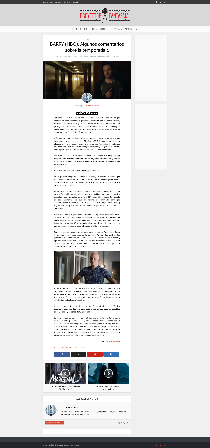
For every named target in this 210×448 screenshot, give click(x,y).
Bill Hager (59, 347)
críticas (69, 347)
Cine (93, 29)
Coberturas (115, 29)
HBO (76, 347)
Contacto (58, 2)
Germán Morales (106, 56)
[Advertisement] (151, 68)
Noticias (83, 29)
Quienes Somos (48, 2)
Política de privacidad (70, 2)
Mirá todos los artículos (54, 423)
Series (103, 29)
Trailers (128, 29)
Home (74, 29)
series (83, 347)
